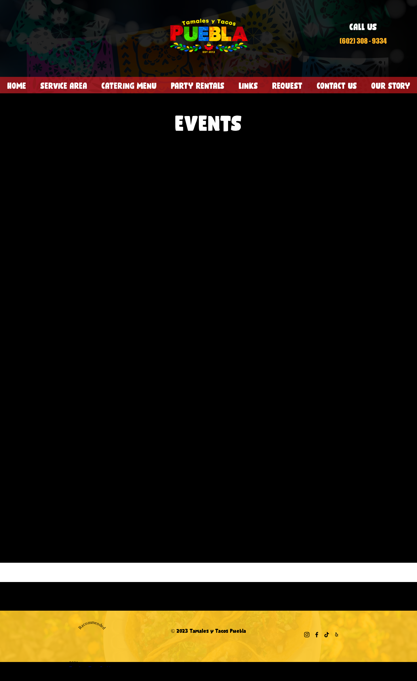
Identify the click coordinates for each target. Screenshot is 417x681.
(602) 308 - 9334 (363, 41)
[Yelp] (336, 634)
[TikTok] (326, 634)
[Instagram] (306, 634)
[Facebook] (316, 634)
